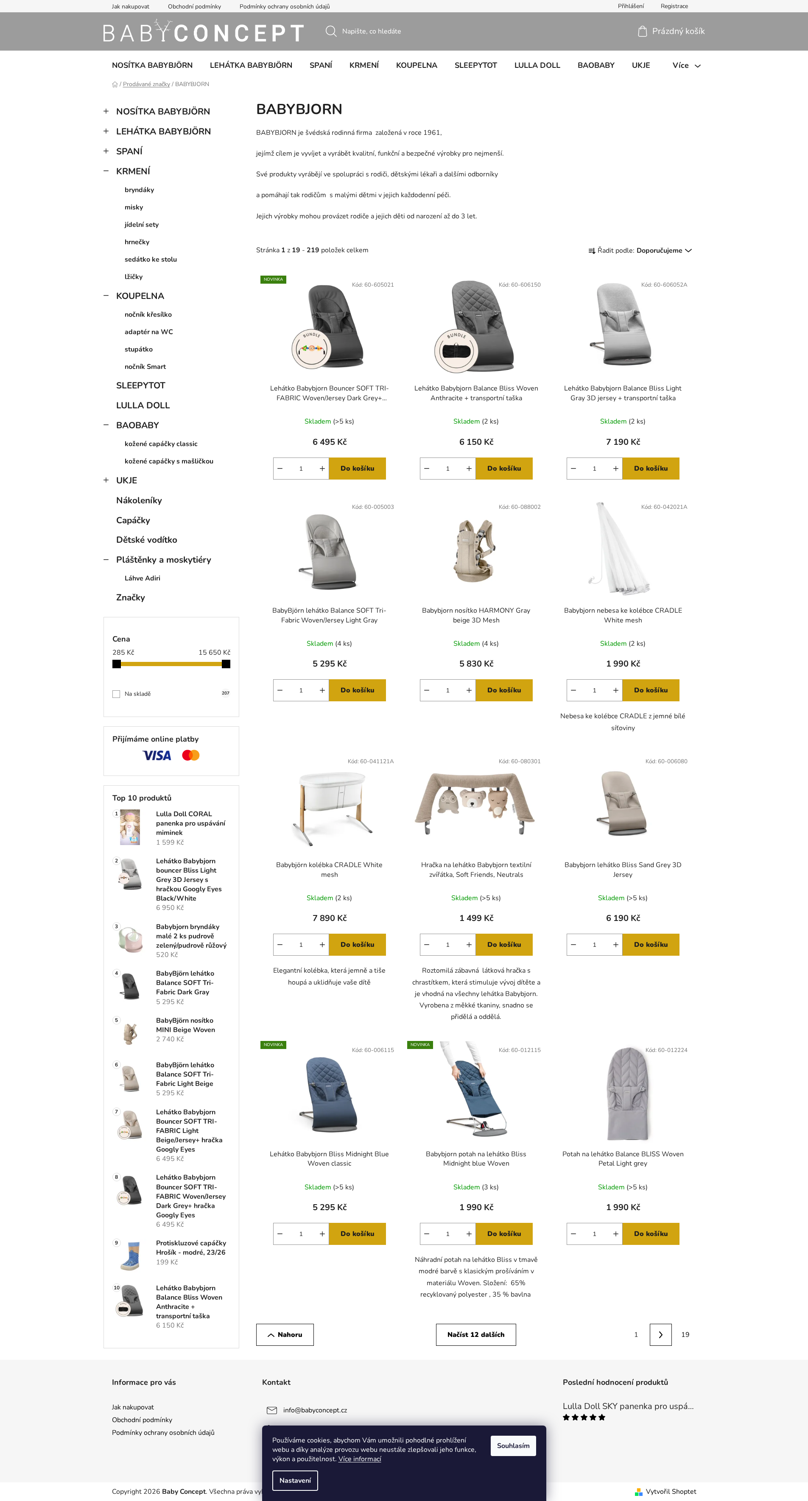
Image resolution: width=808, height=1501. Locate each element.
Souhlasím (513, 1446)
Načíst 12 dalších (476, 1334)
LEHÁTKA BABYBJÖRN (163, 131)
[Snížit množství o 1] (280, 468)
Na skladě (177, 694)
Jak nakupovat (130, 7)
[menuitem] (152, 65)
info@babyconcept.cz (315, 1410)
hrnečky (137, 242)
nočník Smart (145, 366)
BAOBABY (137, 425)
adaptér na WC (149, 332)
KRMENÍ (133, 171)
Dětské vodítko (146, 540)
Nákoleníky (139, 500)
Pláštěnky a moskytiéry (163, 560)
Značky (130, 597)
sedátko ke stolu (151, 259)
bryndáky (139, 190)
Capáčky (133, 520)
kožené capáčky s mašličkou (169, 461)
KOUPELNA (140, 296)
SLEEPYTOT (140, 385)
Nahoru (290, 1334)
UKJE (126, 480)
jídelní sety (142, 224)
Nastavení (295, 1480)
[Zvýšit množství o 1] (322, 468)
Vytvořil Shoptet (671, 1491)
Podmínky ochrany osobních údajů (285, 7)
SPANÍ (129, 151)
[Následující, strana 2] (661, 1335)
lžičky (134, 277)
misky (134, 207)
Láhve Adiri (142, 578)
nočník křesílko (148, 314)
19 (685, 1334)
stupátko (139, 349)
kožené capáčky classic (161, 444)
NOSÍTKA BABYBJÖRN (163, 111)
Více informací (359, 1459)
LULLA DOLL (143, 405)
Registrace (674, 6)
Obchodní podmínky (194, 7)
